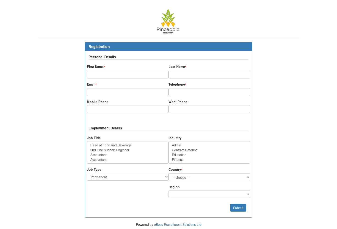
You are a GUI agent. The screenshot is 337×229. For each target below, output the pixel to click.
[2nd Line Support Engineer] (128, 150)
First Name (96, 66)
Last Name (177, 66)
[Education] (209, 154)
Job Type (94, 169)
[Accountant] (128, 154)
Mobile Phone (97, 101)
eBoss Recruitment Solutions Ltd (177, 224)
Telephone (177, 84)
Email (92, 84)
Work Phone (178, 101)
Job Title (94, 137)
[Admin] (209, 145)
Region (174, 186)
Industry (175, 137)
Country (175, 169)
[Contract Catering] (209, 150)
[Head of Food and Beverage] (128, 145)
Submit (238, 207)
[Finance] (209, 159)
